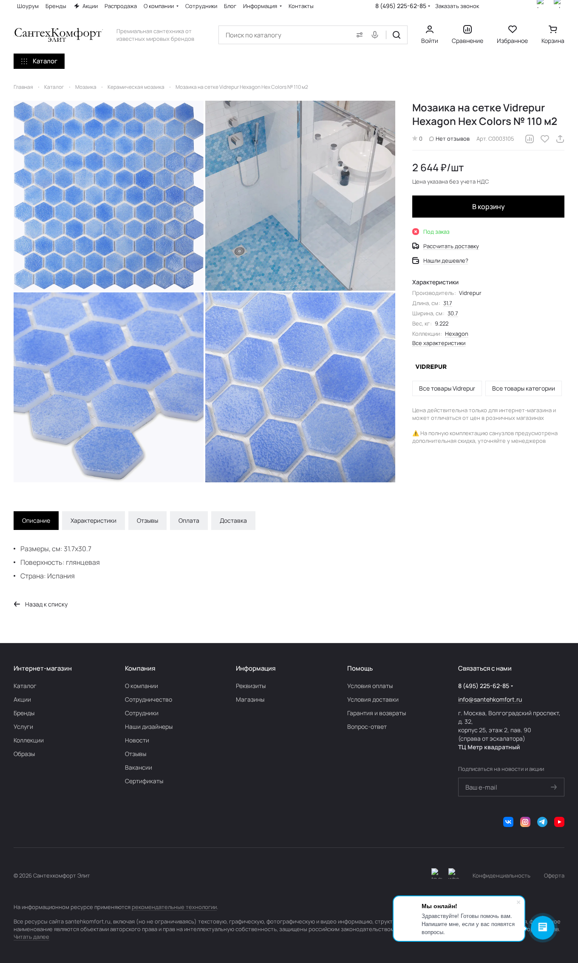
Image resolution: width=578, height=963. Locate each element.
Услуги (23, 726)
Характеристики (93, 520)
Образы (24, 754)
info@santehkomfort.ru (490, 699)
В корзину (488, 206)
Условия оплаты (370, 686)
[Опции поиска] (357, 35)
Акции (22, 699)
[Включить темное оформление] (436, 875)
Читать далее (31, 936)
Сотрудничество (148, 699)
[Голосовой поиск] (376, 35)
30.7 (453, 313)
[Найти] (396, 35)
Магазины (250, 699)
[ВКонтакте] (508, 822)
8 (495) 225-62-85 (400, 6)
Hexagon (456, 333)
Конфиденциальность (501, 875)
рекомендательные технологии (174, 907)
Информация (255, 668)
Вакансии (138, 767)
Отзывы (147, 520)
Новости (137, 740)
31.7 (447, 303)
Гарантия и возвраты (376, 713)
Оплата (188, 520)
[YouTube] (559, 822)
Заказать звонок (457, 6)
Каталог (25, 686)
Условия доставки (373, 699)
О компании (141, 686)
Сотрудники (142, 713)
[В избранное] (545, 139)
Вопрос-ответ (367, 726)
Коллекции (29, 740)
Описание (36, 520)
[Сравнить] (529, 139)
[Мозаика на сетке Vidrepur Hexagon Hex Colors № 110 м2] (109, 196)
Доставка (233, 520)
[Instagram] (525, 822)
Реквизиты (251, 686)
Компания (140, 668)
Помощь (360, 668)
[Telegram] (542, 822)
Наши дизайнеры (149, 726)
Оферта (554, 875)
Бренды (24, 713)
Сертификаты (144, 781)
